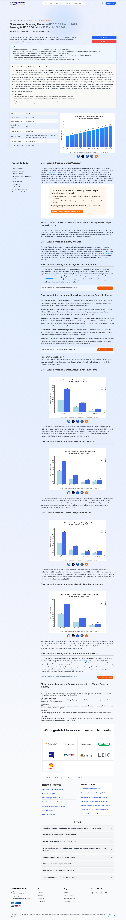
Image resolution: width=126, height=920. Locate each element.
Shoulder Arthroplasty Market (52, 802)
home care (49, 278)
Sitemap (67, 901)
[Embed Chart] (96, 156)
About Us (41, 898)
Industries (41, 892)
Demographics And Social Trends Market (94, 809)
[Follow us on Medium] (106, 892)
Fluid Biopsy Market (48, 814)
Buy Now (104, 37)
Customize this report (105, 288)
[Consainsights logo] (23, 888)
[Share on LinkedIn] (78, 156)
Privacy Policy (69, 892)
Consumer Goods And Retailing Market (93, 793)
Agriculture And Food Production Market (94, 801)
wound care (51, 172)
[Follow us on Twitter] (97, 892)
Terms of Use (68, 895)
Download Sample (104, 41)
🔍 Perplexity (57, 777)
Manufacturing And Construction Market (94, 797)
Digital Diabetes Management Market (54, 806)
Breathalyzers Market (49, 793)
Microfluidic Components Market (52, 789)
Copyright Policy (69, 898)
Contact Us (41, 901)
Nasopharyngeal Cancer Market (52, 798)
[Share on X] (82, 156)
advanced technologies (102, 253)
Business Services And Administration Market (95, 805)
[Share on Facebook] (87, 156)
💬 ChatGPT (48, 777)
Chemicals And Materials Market (91, 814)
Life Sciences (20, 20)
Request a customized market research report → (66, 211)
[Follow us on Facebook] (92, 892)
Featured (40, 895)
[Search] (103, 3)
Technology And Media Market (91, 789)
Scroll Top (109, 915)
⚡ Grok (73, 777)
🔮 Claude (80, 777)
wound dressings (82, 661)
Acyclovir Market (47, 810)
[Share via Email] (91, 156)
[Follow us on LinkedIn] (101, 892)
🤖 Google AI (65, 777)
